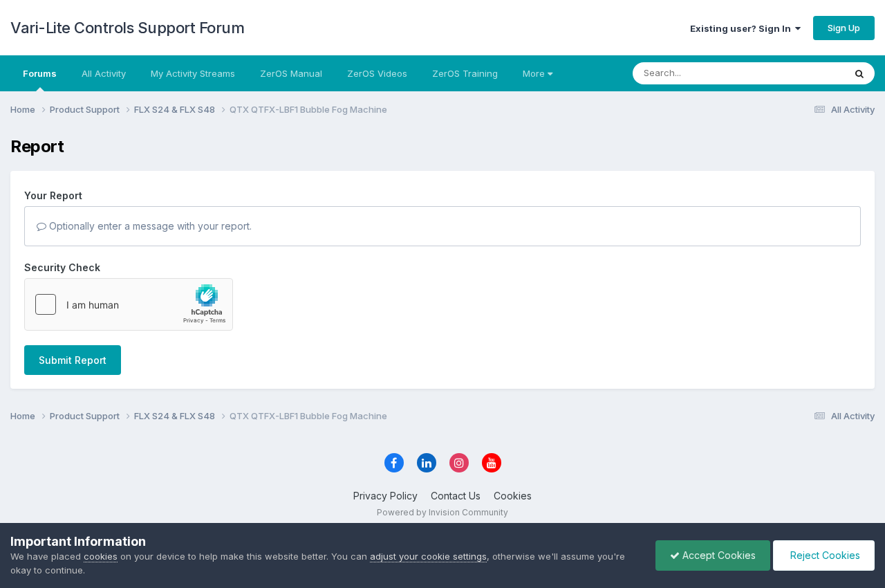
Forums (40, 73)
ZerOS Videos (377, 73)
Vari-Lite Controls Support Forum (127, 28)
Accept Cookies (718, 555)
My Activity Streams (193, 73)
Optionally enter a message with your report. (149, 226)
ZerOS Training (465, 73)
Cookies (513, 496)
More (534, 73)
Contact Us (456, 496)
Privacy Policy (385, 496)
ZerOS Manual (291, 73)
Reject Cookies (824, 555)
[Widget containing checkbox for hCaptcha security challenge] (128, 304)
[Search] (859, 73)
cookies (101, 556)
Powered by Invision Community (442, 512)
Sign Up (844, 27)
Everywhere (801, 73)
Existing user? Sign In (742, 28)
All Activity (104, 73)
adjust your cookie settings (428, 556)
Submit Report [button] (72, 360)
